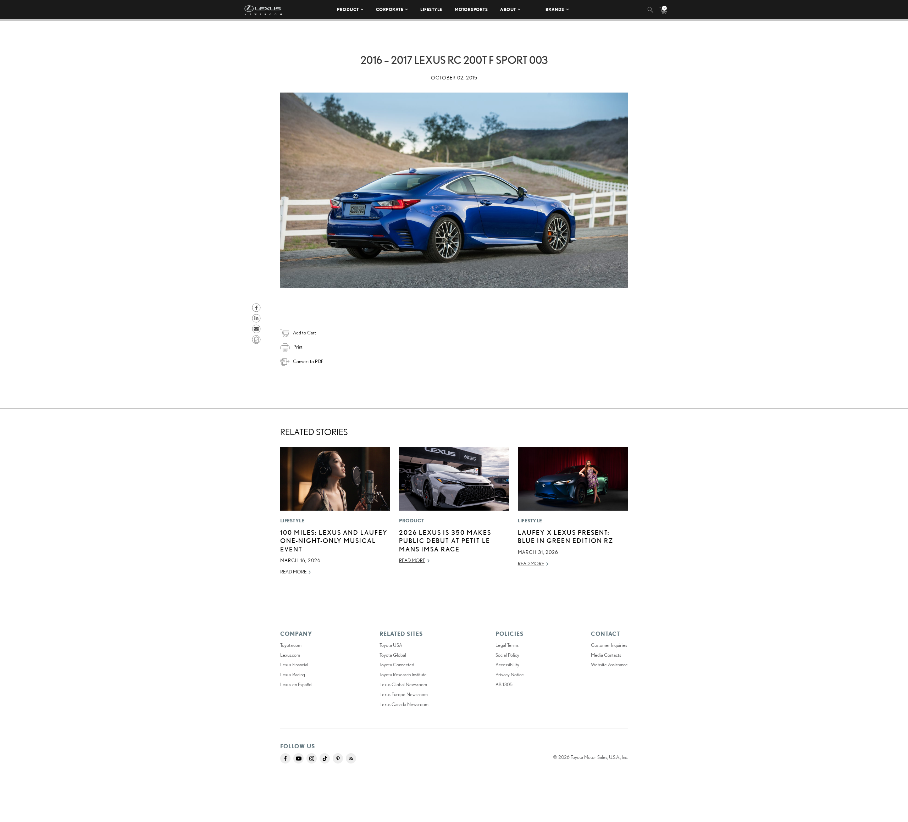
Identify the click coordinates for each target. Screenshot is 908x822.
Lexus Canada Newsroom (404, 704)
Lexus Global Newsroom (403, 684)
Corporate (390, 9)
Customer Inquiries (609, 645)
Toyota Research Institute (403, 674)
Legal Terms (507, 645)
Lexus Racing (292, 674)
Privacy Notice (509, 674)
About (508, 9)
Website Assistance (609, 664)
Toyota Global (393, 655)
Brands (555, 9)
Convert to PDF (308, 361)
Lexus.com (290, 655)
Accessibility (507, 664)
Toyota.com (290, 645)
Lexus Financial (294, 664)
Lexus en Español (296, 684)
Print (298, 347)
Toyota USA (391, 645)
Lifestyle (431, 9)
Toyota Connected (397, 664)
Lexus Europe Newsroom (404, 694)
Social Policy (507, 655)
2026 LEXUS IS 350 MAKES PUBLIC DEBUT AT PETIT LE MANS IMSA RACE (445, 540)
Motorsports (471, 9)
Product (348, 9)
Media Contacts (606, 655)
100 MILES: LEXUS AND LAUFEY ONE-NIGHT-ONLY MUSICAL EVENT (334, 540)
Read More (293, 571)
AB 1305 (504, 684)
